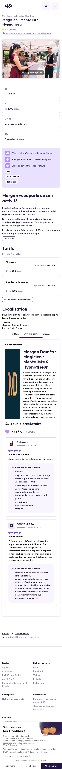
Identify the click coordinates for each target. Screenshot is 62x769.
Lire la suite (9, 239)
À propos (6, 667)
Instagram (38, 683)
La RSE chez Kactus (11, 675)
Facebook (38, 671)
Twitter (36, 675)
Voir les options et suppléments (17, 299)
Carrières (7, 671)
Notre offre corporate (13, 699)
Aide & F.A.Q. (8, 679)
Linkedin (37, 679)
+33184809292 (9, 721)
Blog (35, 667)
